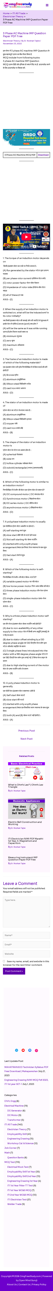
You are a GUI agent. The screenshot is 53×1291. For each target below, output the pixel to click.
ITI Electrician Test (17, 1199)
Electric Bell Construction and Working (25, 823)
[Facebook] (29, 1050)
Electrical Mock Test (17, 1167)
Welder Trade (14, 1204)
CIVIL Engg (10, 1101)
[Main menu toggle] (47, 5)
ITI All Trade (10, 1124)
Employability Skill (17, 1134)
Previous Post (26, 730)
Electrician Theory (11, 41)
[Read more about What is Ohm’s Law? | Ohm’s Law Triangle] (26, 771)
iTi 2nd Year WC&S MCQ (19, 1195)
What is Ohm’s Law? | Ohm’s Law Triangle (25, 785)
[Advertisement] (26, 102)
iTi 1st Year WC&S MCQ (19, 1190)
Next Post (26, 738)
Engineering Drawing (18, 1138)
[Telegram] (16, 1050)
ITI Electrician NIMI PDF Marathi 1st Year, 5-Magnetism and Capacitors (25, 840)
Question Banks (15, 1157)
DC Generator (14, 1110)
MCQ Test (9, 1162)
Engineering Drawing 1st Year (22, 1181)
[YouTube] (23, 1050)
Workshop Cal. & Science (20, 1143)
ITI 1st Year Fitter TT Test (20, 1185)
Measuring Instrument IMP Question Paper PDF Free (23, 858)
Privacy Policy (39, 1284)
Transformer (14, 1120)
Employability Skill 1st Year (21, 1171)
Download (43, 155)
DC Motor (12, 1115)
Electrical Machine (14, 1105)
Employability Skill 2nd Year (21, 1176)
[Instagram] (36, 1050)
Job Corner (10, 1148)
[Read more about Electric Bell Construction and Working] (26, 808)
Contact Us (24, 1284)
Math (7, 1152)
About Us (12, 1284)
